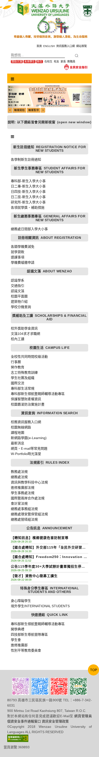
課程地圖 (17, 432)
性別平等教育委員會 (26, 650)
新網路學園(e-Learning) (29, 438)
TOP (93, 670)
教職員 (71, 61)
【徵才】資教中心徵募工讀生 (34, 576)
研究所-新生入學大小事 (28, 202)
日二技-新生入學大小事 (28, 197)
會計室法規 (19, 503)
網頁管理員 (83, 716)
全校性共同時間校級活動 (29, 356)
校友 (56, 61)
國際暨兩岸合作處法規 (27, 498)
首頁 (39, 46)
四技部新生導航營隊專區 (29, 634)
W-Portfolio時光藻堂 (26, 454)
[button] (14, 99)
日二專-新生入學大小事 (28, 186)
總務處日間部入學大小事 (29, 229)
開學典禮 (17, 629)
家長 (63, 61)
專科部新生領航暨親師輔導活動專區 (38, 394)
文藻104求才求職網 (25, 334)
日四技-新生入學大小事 (28, 191)
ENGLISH (49, 46)
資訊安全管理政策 (55, 721)
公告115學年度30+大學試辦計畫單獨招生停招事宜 (48, 566)
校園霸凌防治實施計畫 (27, 404)
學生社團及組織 (22, 378)
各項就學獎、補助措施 (27, 207)
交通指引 (17, 286)
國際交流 (17, 383)
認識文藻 (17, 291)
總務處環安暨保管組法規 (29, 514)
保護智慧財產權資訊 (26, 399)
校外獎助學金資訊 (24, 328)
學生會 (16, 640)
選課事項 (17, 257)
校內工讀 (17, 339)
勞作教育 (17, 367)
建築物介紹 (19, 301)
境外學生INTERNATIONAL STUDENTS (40, 606)
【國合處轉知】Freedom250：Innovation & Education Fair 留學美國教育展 (48, 557)
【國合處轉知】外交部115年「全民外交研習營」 (49, 547)
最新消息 (17, 443)
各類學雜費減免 (22, 246)
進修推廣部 (19, 645)
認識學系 (17, 280)
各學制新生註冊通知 (26, 159)
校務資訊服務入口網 (26, 422)
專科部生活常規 (22, 388)
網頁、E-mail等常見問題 (29, 448)
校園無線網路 (21, 427)
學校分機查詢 (21, 307)
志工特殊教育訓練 (24, 372)
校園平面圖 (19, 296)
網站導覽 (81, 46)
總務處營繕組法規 (24, 519)
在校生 (48, 61)
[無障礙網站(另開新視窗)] (17, 738)
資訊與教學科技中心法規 (29, 482)
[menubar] (12, 79)
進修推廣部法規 (22, 487)
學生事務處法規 (22, 493)
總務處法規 (19, 477)
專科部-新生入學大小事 (28, 181)
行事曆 (16, 362)
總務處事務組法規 (24, 509)
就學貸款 (17, 252)
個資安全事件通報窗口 (24, 721)
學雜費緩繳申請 (22, 262)
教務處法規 (19, 472)
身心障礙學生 (21, 601)
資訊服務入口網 (65, 46)
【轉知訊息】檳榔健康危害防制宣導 (39, 538)
